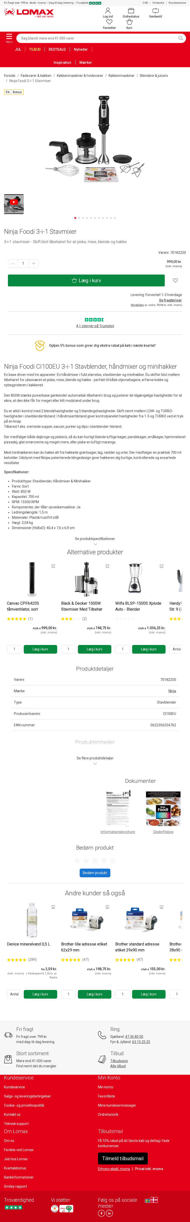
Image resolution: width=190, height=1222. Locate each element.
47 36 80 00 (134, 1037)
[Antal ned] (13, 263)
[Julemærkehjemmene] (54, 1208)
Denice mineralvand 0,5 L (28, 944)
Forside (9, 76)
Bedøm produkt (95, 873)
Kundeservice (177, 2)
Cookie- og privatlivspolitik (24, 1105)
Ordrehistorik (108, 1114)
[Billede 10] (111, 218)
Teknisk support (16, 1124)
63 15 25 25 (141, 1042)
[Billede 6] (95, 218)
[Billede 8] (103, 218)
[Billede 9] (107, 218)
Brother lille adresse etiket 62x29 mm (84, 947)
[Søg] (180, 38)
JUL (18, 49)
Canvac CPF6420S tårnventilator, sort (23, 606)
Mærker (85, 62)
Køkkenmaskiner (122, 76)
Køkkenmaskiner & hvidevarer (80, 76)
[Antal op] (34, 263)
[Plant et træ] (66, 1208)
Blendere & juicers (154, 76)
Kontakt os (12, 1114)
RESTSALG (57, 49)
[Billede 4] (87, 218)
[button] (14, 92)
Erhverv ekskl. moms (114, 1169)
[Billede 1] (75, 218)
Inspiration (62, 62)
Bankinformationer (19, 1177)
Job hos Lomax (16, 1159)
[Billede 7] (99, 218)
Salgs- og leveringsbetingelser (27, 1096)
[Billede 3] (83, 218)
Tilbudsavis (119, 1061)
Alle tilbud (118, 1066)
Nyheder (81, 49)
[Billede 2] (79, 218)
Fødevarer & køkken (36, 76)
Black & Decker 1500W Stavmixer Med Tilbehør (81, 606)
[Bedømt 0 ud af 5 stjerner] (125, 619)
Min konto (105, 1087)
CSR (145, 2)
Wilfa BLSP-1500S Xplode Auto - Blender (138, 606)
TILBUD (35, 49)
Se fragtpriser (170, 300)
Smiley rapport (15, 1186)
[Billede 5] (91, 218)
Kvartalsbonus (15, 1168)
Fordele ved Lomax (18, 1150)
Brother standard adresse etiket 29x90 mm (137, 947)
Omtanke (158, 2)
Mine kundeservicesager (117, 1105)
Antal (177, 649)
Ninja (172, 691)
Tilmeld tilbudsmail (122, 1158)
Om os (9, 1141)
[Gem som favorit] (53, 566)
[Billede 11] (115, 218)
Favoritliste (106, 1096)
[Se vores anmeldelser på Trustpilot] (13, 1207)
